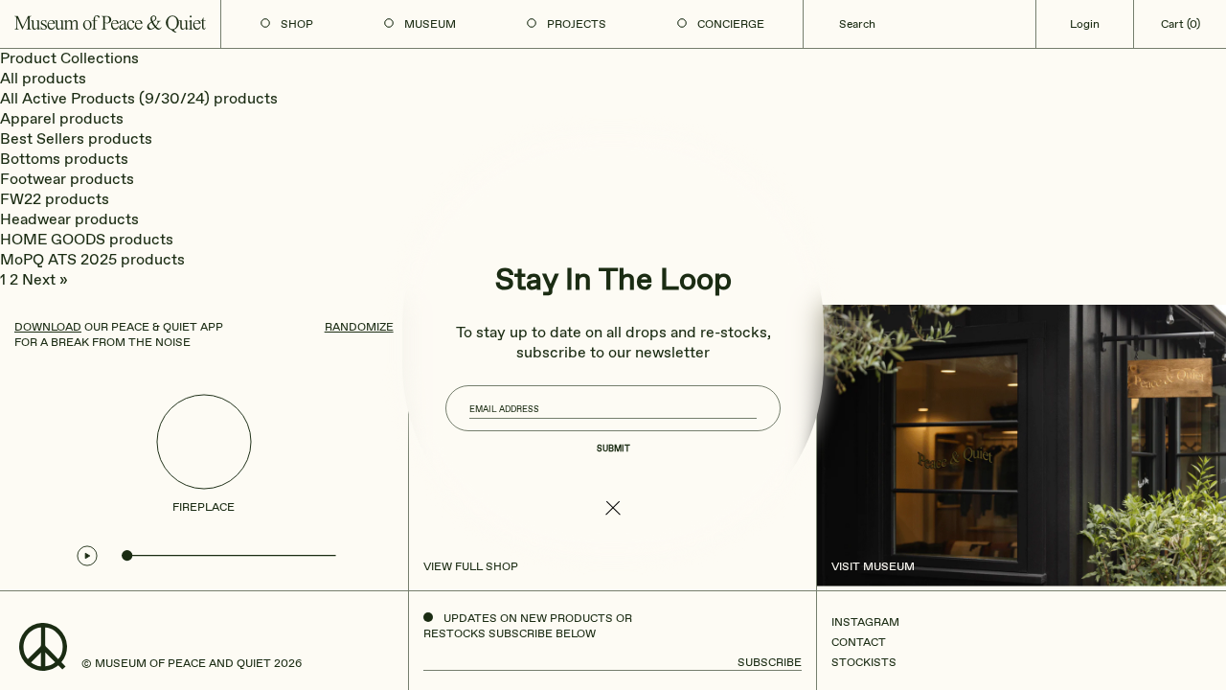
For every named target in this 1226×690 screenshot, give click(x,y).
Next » (45, 279)
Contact (858, 642)
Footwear (33, 179)
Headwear (35, 219)
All (9, 78)
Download (47, 326)
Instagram (865, 622)
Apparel (28, 118)
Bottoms (30, 159)
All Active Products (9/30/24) (105, 98)
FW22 (20, 199)
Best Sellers (42, 138)
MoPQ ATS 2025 (58, 259)
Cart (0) (1180, 24)
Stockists (864, 662)
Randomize (359, 326)
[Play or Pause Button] (87, 555)
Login (1085, 24)
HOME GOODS (52, 239)
